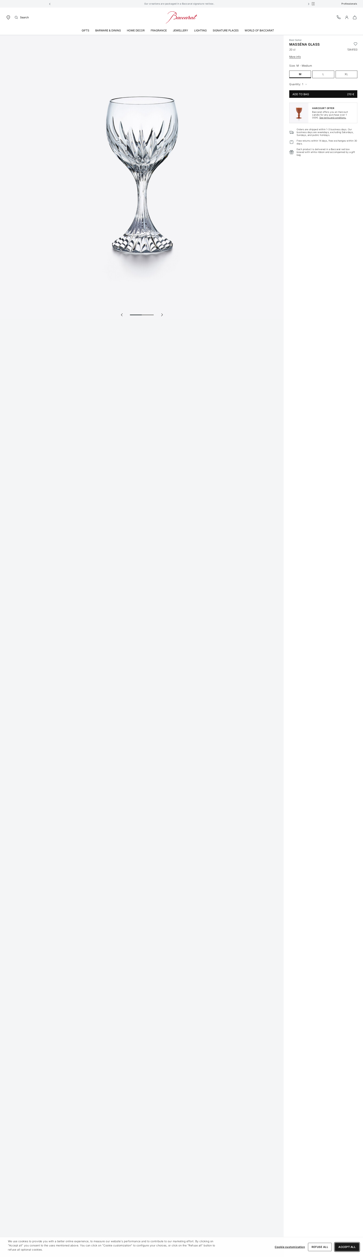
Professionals (349, 3)
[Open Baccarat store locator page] (8, 17)
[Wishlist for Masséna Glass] (355, 44)
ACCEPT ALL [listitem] (347, 1246)
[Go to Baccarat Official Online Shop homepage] (181, 17)
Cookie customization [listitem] (290, 1246)
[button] (50, 4)
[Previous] (121, 314)
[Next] (162, 314)
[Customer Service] (339, 17)
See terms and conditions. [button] (332, 117)
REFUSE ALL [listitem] (320, 1246)
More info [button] (295, 56)
